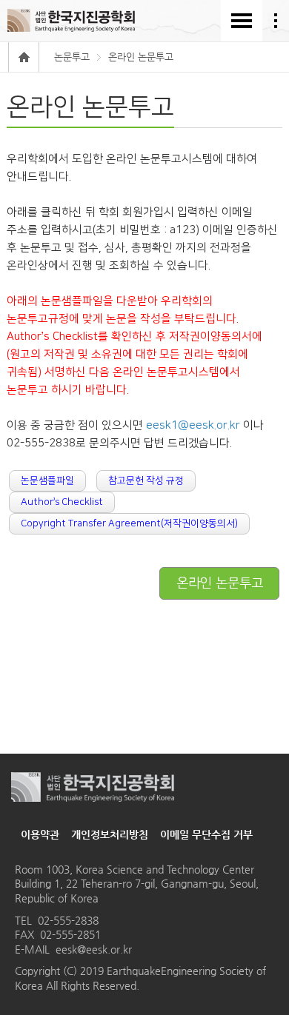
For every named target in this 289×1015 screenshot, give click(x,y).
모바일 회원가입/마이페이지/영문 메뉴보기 (275, 20)
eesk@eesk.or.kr (94, 949)
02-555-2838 (68, 920)
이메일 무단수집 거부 (206, 834)
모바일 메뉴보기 (241, 20)
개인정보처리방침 (109, 834)
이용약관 (40, 834)
